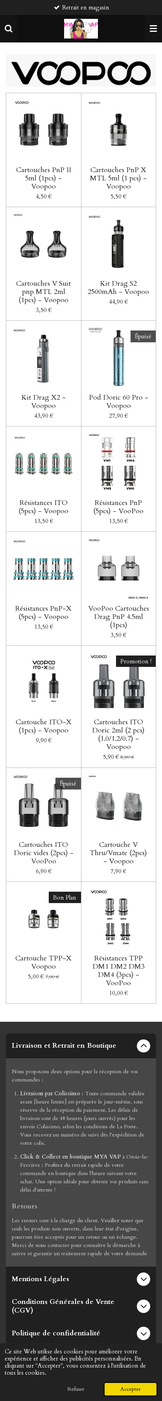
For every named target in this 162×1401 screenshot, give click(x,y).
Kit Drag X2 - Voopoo (43, 401)
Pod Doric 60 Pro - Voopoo (118, 401)
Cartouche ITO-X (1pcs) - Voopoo (44, 726)
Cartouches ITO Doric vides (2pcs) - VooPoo (44, 853)
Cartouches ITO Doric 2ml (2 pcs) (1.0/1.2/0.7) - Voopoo (118, 734)
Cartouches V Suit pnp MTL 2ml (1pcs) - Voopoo (43, 291)
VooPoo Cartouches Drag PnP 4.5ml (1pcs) (118, 616)
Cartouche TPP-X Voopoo (43, 962)
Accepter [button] (130, 1389)
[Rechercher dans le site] (8, 28)
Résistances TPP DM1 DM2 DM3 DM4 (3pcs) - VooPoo (118, 970)
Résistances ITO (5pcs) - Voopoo (43, 507)
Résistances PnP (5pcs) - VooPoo (118, 507)
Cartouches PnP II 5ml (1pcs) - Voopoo (43, 178)
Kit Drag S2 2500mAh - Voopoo (118, 287)
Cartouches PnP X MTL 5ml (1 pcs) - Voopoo (118, 178)
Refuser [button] (76, 1389)
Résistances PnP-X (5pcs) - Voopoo (43, 612)
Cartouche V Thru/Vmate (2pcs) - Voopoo (118, 853)
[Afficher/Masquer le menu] (153, 28)
